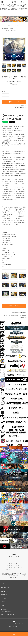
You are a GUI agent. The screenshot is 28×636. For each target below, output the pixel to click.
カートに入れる (15, 102)
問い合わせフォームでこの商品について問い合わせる (15, 315)
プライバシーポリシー (14, 626)
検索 (15, 2)
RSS (5, 623)
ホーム (2, 25)
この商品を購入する (14, 305)
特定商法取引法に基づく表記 (18, 623)
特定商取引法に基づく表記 (20, 107)
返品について (23, 105)
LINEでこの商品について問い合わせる (18, 312)
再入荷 (7, 30)
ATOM (9, 623)
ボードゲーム (14, 30)
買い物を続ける (23, 317)
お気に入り (15, 84)
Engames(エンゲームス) (7, 28)
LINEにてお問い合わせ (5, 611)
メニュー (5, 2)
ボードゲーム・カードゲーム (12, 25)
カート (24, 2)
